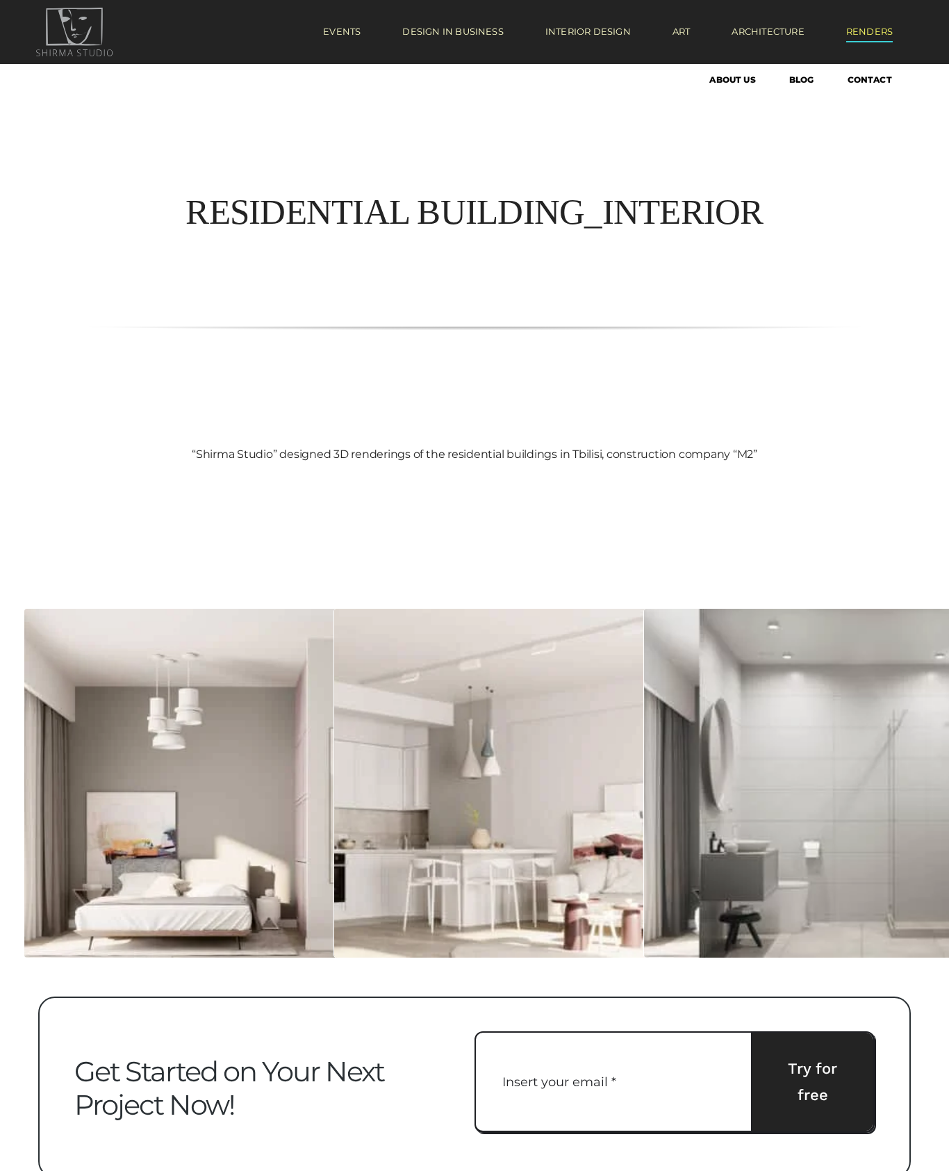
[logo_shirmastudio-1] (74, 12)
